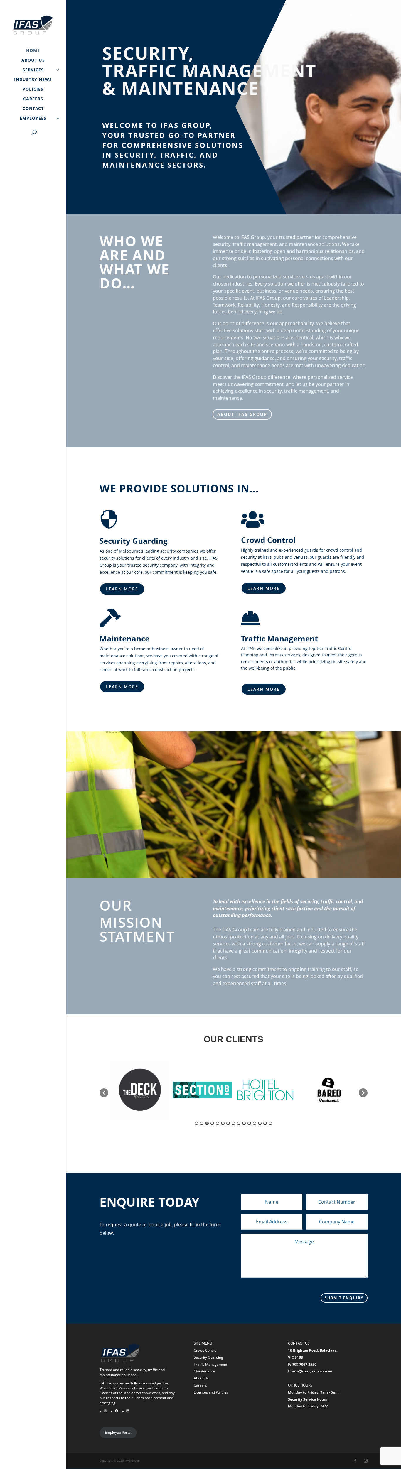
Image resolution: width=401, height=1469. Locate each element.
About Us (201, 1378)
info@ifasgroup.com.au (312, 1371)
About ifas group (242, 414)
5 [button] (217, 1123)
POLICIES (33, 89)
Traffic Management (210, 1364)
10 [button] (244, 1123)
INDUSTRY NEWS (33, 79)
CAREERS (33, 99)
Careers (200, 1385)
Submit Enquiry (344, 1297)
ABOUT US (33, 60)
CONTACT (33, 109)
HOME (33, 50)
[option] (140, 1090)
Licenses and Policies (211, 1392)
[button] (104, 1092)
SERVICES (33, 70)
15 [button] (270, 1123)
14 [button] (265, 1123)
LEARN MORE (122, 589)
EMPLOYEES (33, 118)
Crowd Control (205, 1350)
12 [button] (254, 1123)
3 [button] (207, 1123)
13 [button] (260, 1123)
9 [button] (238, 1123)
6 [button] (223, 1123)
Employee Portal (118, 1432)
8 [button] (233, 1123)
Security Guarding (208, 1357)
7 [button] (228, 1123)
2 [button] (201, 1123)
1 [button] (196, 1123)
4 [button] (212, 1123)
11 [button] (249, 1123)
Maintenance (204, 1371)
